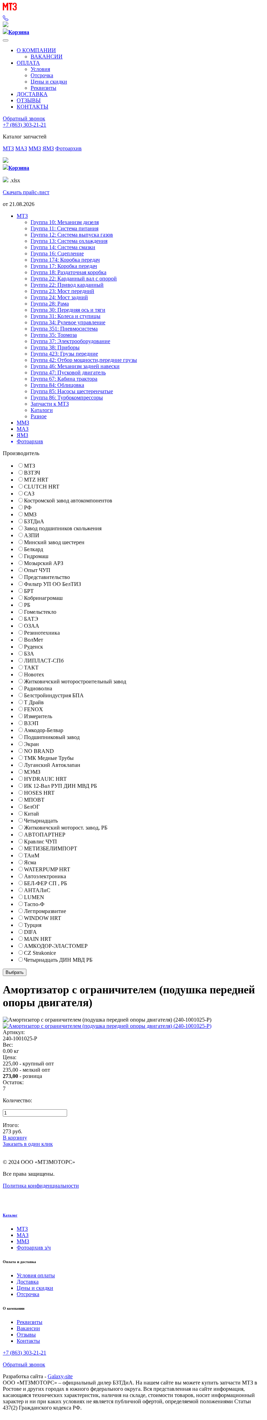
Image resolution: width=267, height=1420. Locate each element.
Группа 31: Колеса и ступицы (65, 316)
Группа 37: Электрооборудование (70, 341)
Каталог (10, 1215)
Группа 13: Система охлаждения (69, 241)
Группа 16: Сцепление (57, 253)
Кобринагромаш (43, 598)
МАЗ (21, 148)
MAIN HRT (37, 939)
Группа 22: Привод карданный (67, 285)
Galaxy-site (60, 1376)
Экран (31, 744)
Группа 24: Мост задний (59, 297)
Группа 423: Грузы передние (64, 354)
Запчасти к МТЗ (50, 404)
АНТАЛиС (37, 890)
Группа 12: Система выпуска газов (72, 235)
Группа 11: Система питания (64, 228)
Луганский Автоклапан (52, 765)
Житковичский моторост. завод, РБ (65, 828)
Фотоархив (68, 148)
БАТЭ (31, 619)
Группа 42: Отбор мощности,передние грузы (84, 360)
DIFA (30, 932)
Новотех (34, 674)
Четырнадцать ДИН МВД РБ (58, 960)
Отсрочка (42, 75)
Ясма (30, 862)
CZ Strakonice (40, 953)
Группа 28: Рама (50, 304)
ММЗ (35, 148)
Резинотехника (42, 633)
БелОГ (32, 807)
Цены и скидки (49, 82)
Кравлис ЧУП (40, 841)
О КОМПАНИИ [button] (36, 50)
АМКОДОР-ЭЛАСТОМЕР (56, 946)
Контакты (28, 1341)
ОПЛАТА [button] (28, 63)
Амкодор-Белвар (43, 730)
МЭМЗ (32, 772)
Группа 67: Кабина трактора (64, 379)
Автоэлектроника (45, 876)
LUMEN (34, 897)
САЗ (29, 494)
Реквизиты (43, 88)
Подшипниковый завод (52, 737)
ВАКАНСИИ (47, 57)
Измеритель (38, 716)
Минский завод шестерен (54, 542)
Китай (31, 814)
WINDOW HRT (42, 918)
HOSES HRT (39, 793)
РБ (27, 605)
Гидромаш (36, 556)
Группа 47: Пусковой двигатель (68, 372)
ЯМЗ (48, 148)
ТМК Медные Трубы (49, 758)
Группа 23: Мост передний (62, 291)
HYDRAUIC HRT (45, 779)
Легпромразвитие (45, 911)
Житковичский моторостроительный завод (75, 681)
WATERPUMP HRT (47, 869)
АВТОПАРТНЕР (44, 835)
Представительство (47, 577)
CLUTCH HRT (41, 487)
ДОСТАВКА (32, 94)
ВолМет (33, 640)
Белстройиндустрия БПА (54, 695)
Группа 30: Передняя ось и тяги (68, 310)
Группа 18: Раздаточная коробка (68, 272)
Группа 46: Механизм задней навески (75, 366)
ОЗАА (31, 626)
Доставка (28, 1282)
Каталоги (42, 410)
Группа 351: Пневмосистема (64, 329)
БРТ (29, 591)
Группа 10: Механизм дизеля (65, 222)
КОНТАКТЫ (32, 107)
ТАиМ (31, 855)
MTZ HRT (36, 480)
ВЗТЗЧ (32, 473)
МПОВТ (34, 800)
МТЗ (8, 148)
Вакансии (28, 1328)
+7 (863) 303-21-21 (24, 125)
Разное (39, 416)
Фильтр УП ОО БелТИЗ (52, 584)
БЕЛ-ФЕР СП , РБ (45, 883)
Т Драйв (34, 702)
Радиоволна (38, 688)
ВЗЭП (31, 723)
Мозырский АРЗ (43, 563)
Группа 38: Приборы (55, 347)
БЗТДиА (34, 521)
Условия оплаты (36, 1275)
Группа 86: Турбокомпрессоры (67, 397)
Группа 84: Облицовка (57, 385)
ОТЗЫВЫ (29, 100)
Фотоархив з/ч (34, 1248)
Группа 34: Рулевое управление (68, 322)
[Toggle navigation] (5, 40)
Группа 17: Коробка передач (64, 266)
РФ (28, 507)
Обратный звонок (24, 118)
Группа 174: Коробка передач (65, 260)
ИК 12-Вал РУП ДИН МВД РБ (60, 786)
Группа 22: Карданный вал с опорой (74, 278)
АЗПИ (31, 535)
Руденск (33, 647)
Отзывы (26, 1335)
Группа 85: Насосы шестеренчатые (72, 391)
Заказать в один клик (28, 1144)
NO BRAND (39, 751)
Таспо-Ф (34, 904)
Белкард (33, 549)
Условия (40, 69)
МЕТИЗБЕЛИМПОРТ (50, 848)
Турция (32, 925)
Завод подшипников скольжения (63, 528)
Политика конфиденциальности (41, 1186)
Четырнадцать (41, 821)
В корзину (15, 1138)
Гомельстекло (40, 612)
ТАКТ (31, 668)
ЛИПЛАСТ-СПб (44, 661)
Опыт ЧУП (37, 570)
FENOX (33, 709)
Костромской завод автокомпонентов (68, 500)
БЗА (29, 654)
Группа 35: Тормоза (54, 335)
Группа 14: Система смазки (63, 247)
